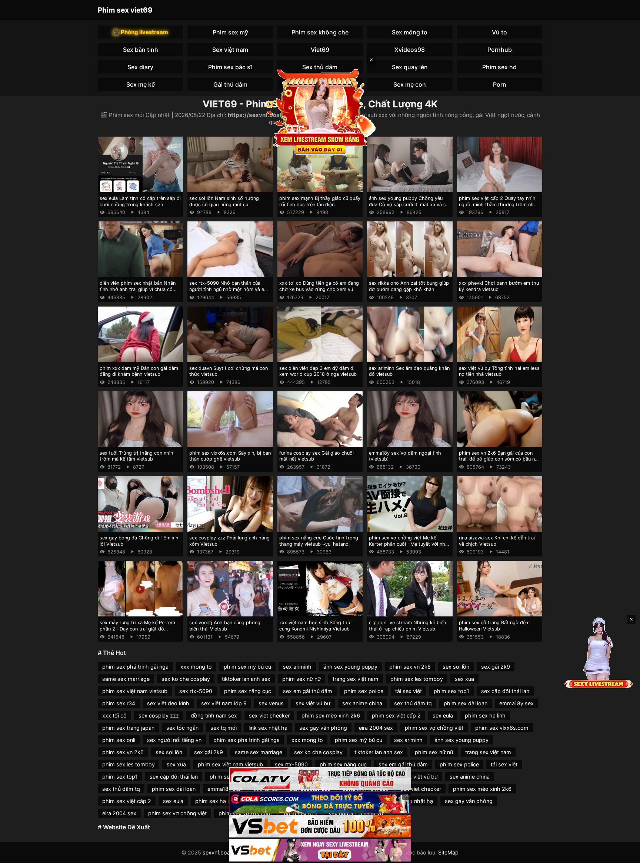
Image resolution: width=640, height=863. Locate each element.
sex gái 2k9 (495, 666)
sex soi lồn (456, 666)
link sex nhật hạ (268, 728)
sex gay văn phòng (323, 728)
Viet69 (320, 49)
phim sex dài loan (465, 703)
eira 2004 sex (376, 728)
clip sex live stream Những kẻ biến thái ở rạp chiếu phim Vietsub (407, 626)
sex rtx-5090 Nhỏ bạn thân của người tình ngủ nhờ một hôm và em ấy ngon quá (228, 289)
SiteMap (448, 852)
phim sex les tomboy (416, 679)
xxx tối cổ (114, 715)
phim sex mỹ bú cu (247, 666)
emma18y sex (516, 703)
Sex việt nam (230, 49)
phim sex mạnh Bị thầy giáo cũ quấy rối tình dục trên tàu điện (319, 201)
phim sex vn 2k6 (410, 666)
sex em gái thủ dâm (307, 691)
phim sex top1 (451, 691)
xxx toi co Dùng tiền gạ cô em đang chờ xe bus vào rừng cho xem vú (319, 286)
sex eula (443, 715)
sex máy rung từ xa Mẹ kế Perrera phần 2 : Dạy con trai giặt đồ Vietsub (137, 629)
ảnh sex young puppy (350, 666)
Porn (499, 84)
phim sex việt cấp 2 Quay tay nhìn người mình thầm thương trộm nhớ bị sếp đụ (498, 204)
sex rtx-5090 (195, 691)
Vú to (499, 32)
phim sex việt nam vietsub (134, 691)
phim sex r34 (118, 703)
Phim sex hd (499, 67)
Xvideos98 (409, 49)
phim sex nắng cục (247, 691)
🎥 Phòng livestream (140, 32)
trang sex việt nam (356, 679)
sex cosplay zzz (159, 715)
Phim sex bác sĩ (230, 67)
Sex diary (140, 67)
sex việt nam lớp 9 (224, 703)
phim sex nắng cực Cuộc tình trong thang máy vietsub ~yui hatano (318, 541)
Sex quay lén (410, 67)
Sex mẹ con (409, 84)
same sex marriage (126, 679)
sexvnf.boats (219, 852)
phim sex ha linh (485, 715)
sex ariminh (297, 666)
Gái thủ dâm (230, 84)
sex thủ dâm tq (413, 703)
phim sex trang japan (128, 728)
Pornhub (499, 49)
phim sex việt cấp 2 (396, 715)
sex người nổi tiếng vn (174, 740)
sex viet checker (269, 715)
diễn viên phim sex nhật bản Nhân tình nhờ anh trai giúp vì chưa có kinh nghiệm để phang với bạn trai (138, 289)
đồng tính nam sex (214, 715)
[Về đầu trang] (624, 854)
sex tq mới (223, 728)
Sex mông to (409, 32)
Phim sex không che (320, 32)
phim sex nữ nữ (301, 679)
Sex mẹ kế (140, 84)
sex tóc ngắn (182, 728)
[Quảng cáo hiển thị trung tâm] (320, 111)
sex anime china (362, 703)
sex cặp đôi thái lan (505, 691)
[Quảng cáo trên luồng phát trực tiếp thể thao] (320, 850)
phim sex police (363, 691)
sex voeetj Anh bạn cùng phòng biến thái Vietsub (224, 626)
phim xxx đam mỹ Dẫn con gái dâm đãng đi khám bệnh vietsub (139, 371)
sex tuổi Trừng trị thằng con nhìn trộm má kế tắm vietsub (136, 456)
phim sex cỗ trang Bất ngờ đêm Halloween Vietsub (494, 626)
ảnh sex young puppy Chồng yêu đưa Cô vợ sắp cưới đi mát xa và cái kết (409, 204)
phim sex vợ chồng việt (434, 728)
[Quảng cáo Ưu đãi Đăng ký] (320, 802)
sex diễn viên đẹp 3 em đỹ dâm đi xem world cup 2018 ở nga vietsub (318, 371)
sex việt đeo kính (168, 703)
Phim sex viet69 (125, 10)
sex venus (271, 703)
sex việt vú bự (313, 703)
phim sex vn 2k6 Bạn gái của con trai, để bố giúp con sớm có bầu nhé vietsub (499, 459)
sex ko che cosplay (185, 679)
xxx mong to (196, 666)
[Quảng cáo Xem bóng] (320, 778)
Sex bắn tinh (140, 49)
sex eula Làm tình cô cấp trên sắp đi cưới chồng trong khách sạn (140, 201)
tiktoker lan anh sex (246, 679)
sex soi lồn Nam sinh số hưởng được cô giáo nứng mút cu (224, 201)
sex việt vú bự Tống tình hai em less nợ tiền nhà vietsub (499, 371)
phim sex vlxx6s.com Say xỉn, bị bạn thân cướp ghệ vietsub (230, 456)
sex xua (464, 679)
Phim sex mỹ (230, 32)
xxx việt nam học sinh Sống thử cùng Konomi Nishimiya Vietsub (314, 626)
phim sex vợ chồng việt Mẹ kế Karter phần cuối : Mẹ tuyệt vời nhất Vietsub (409, 544)
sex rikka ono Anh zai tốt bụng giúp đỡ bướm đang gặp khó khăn (409, 286)
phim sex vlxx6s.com (502, 728)
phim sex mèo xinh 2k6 (330, 715)
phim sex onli (118, 740)
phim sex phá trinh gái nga (135, 666)
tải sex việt (408, 691)
